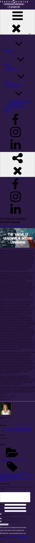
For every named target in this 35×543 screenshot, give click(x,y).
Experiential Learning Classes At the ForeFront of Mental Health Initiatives (20, 101)
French (11, 474)
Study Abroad (13, 475)
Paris (28, 474)
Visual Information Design (14, 85)
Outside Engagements (13, 69)
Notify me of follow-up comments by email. (14, 518)
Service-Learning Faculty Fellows (16, 107)
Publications (6, 111)
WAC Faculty (10, 108)
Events (8, 66)
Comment (3, 491)
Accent (26, 472)
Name (2, 504)
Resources (6, 110)
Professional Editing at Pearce (15, 105)
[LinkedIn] (15, 150)
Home (5, 36)
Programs (6, 81)
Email (2, 508)
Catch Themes (22, 537)
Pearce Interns (11, 83)
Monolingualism (22, 474)
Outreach (5, 64)
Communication (4, 474)
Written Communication (15, 460)
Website (2, 511)
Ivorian (15, 474)
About (5, 49)
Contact (9, 52)
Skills (7, 475)
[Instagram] (15, 137)
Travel (18, 475)
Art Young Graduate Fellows (14, 103)
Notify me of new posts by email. (11, 521)
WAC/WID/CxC (10, 50)
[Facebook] (15, 125)
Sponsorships (10, 68)
